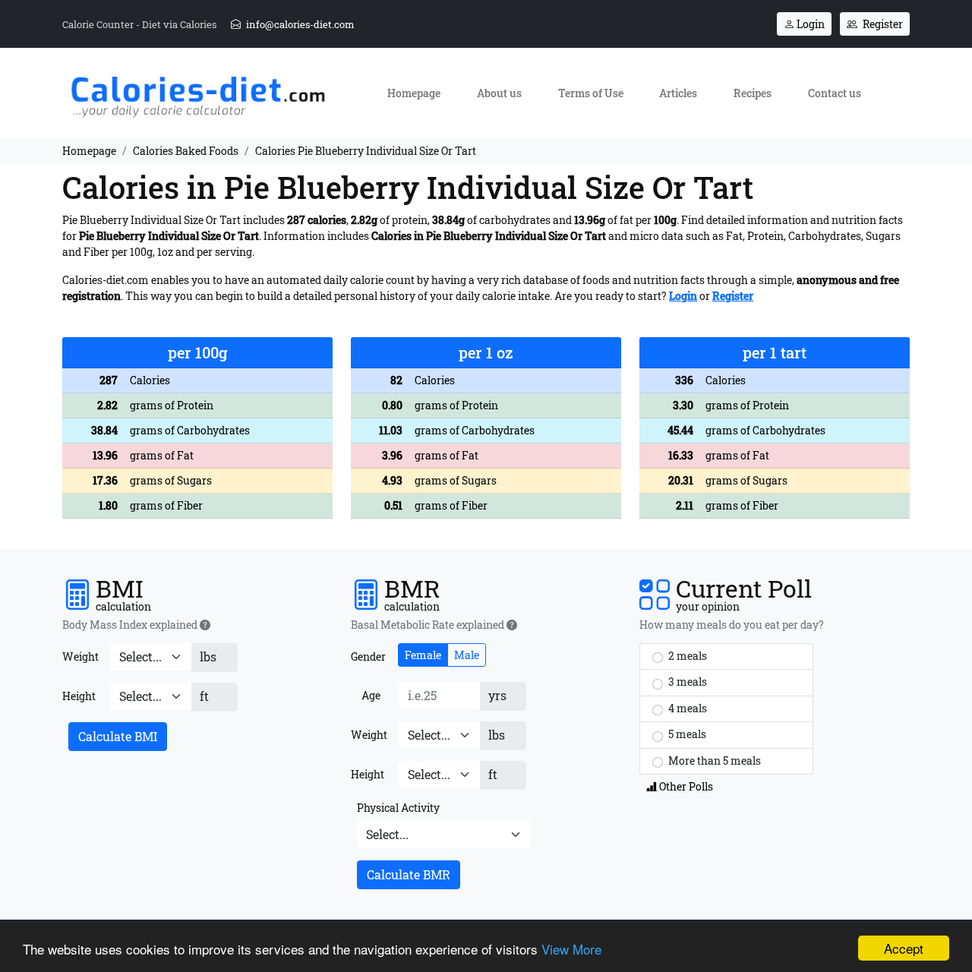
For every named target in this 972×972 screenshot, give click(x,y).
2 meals (686, 656)
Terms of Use (590, 93)
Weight (80, 656)
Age (370, 695)
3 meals (686, 681)
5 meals (686, 734)
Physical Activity (398, 807)
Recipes (753, 93)
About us (499, 93)
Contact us (834, 93)
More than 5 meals (713, 760)
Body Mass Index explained (131, 625)
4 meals (686, 708)
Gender (368, 656)
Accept (903, 948)
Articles (678, 93)
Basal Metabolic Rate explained (429, 625)
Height (79, 696)
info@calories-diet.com (299, 24)
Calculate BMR (408, 874)
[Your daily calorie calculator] (197, 92)
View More (571, 948)
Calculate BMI (117, 736)
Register (881, 24)
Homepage (413, 93)
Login (809, 24)
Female (423, 655)
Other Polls (685, 786)
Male (466, 655)
